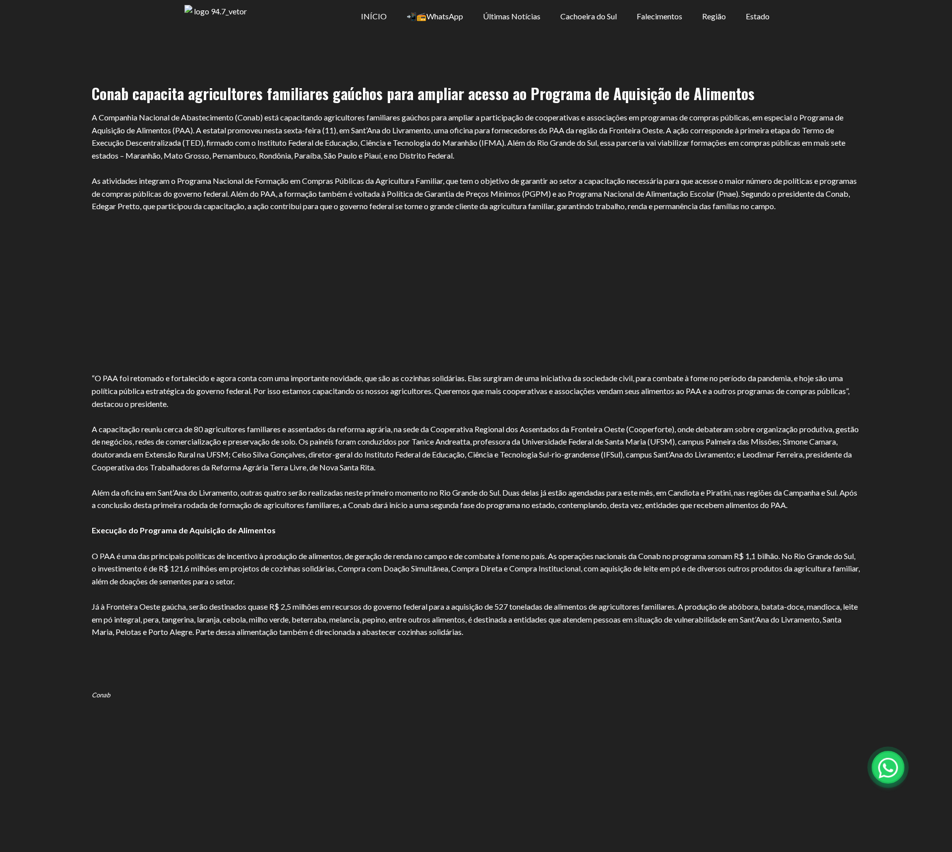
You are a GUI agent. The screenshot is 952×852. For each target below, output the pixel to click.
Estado (758, 16)
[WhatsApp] (888, 767)
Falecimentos (659, 16)
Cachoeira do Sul (588, 16)
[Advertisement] (476, 286)
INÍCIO (374, 16)
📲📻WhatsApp (435, 16)
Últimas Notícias (511, 16)
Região (714, 16)
